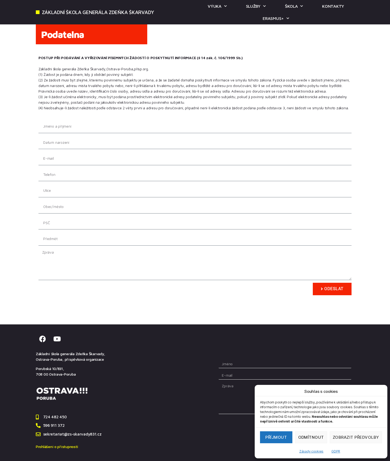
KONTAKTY (333, 6)
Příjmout (276, 437)
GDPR (335, 451)
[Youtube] (57, 339)
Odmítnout (311, 437)
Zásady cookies (311, 451)
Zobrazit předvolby (356, 437)
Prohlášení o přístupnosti (57, 446)
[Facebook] (42, 339)
